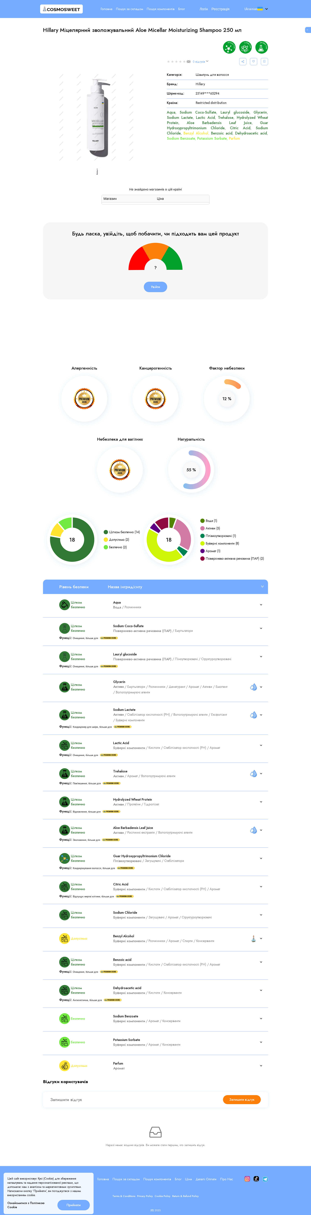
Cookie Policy (162, 1196)
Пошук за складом (129, 9)
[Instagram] (247, 1179)
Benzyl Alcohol (195, 133)
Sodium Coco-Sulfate (198, 112)
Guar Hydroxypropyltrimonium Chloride (217, 125)
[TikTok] (256, 1179)
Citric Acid (240, 128)
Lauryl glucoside (234, 112)
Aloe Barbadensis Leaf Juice (219, 122)
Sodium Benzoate (181, 138)
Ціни (188, 1179)
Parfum (234, 138)
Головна (106, 9)
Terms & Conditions (123, 1196)
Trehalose (225, 117)
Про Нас (226, 1179)
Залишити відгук (241, 1099)
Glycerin (260, 112)
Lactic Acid (205, 117)
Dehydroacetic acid (251, 133)
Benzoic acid (221, 133)
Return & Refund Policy (185, 1196)
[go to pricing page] (308, 30)
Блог (181, 9)
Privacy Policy (145, 1196)
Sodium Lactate (180, 117)
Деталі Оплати (206, 1179)
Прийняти (74, 1205)
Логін (204, 9)
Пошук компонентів (161, 9)
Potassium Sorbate (212, 138)
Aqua (171, 112)
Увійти (155, 287)
